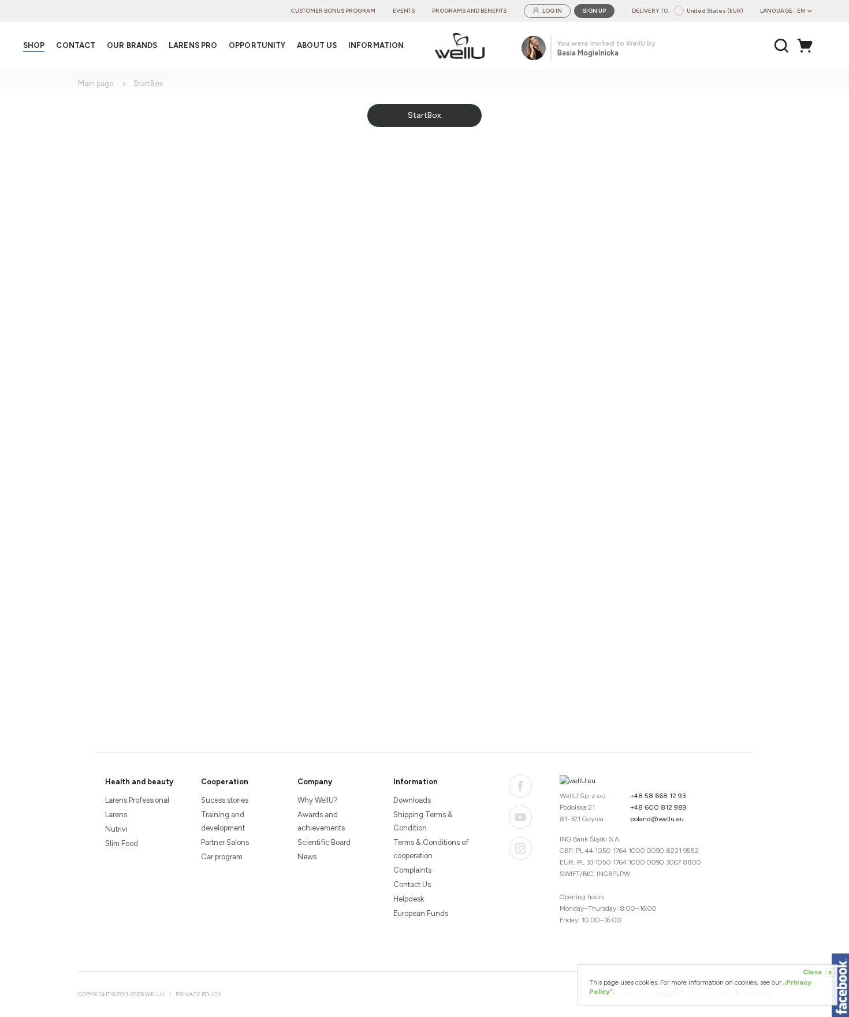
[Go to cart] (808, 45)
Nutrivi (116, 829)
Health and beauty (139, 781)
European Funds (420, 913)
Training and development (223, 821)
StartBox (424, 115)
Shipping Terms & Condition (423, 821)
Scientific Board (324, 842)
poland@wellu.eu (657, 819)
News (306, 856)
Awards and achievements (321, 821)
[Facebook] (520, 786)
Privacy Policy (198, 994)
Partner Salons (225, 842)
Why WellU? (317, 800)
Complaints (412, 870)
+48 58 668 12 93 (658, 796)
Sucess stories (224, 800)
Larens (116, 814)
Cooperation (224, 781)
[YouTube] (520, 817)
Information (415, 781)
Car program (222, 856)
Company (314, 781)
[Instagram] (520, 848)
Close (817, 972)
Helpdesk (408, 899)
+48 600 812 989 (658, 807)
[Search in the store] (781, 45)
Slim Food (121, 843)
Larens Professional (137, 800)
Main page (95, 83)
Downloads (412, 800)
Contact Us (412, 884)
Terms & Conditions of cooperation (430, 849)
